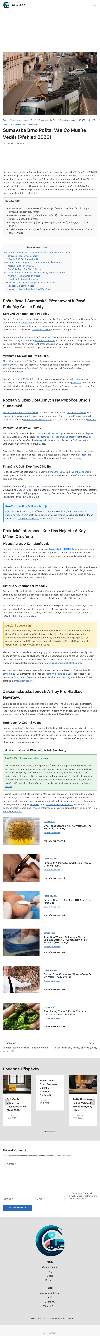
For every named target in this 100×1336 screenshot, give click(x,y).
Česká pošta (27, 322)
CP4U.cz (9, 144)
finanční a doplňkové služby (37, 419)
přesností (76, 382)
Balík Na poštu (80, 440)
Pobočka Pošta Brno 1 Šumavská (20, 412)
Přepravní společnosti (27, 125)
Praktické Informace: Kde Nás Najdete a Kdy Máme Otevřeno (34, 272)
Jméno (8, 1198)
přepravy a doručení (44, 340)
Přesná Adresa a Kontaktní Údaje (23, 276)
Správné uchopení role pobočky (23, 256)
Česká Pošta (9, 125)
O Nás (50, 1275)
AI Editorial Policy (50, 1333)
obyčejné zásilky (45, 437)
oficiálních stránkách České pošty (64, 663)
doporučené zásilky (65, 437)
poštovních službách (28, 518)
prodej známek (40, 486)
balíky (39, 440)
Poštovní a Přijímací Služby (59, 674)
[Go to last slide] (7, 1102)
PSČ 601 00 (27, 379)
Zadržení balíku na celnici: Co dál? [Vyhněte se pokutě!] (25, 1047)
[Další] (92, 1102)
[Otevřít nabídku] (94, 5)
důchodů (78, 475)
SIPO (29, 475)
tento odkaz (9, 674)
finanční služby (57, 472)
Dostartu (34, 804)
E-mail (40, 1198)
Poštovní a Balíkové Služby (20, 266)
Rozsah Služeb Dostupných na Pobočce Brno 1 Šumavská (32, 262)
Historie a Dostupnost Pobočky (22, 279)
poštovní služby (54, 433)
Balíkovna (34, 451)
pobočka (21, 337)
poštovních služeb (41, 329)
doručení (75, 379)
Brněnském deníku (23, 681)
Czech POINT (25, 490)
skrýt (44, 247)
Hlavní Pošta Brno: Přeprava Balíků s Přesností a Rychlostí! (48, 1088)
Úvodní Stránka (50, 1267)
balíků (6, 344)
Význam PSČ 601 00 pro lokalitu (23, 259)
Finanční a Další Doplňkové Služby (24, 269)
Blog (50, 1271)
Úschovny (50, 1301)
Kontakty (50, 1280)
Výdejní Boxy (50, 1306)
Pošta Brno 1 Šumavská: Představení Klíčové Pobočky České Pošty (37, 252)
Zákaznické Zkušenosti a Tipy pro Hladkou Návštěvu (30, 282)
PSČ (50, 1297)
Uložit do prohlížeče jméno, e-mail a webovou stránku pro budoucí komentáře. (83, 1196)
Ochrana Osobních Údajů (60, 1318)
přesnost (91, 419)
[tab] (45, 1131)
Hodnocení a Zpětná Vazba (20, 285)
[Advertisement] (50, 28)
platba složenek (81, 472)
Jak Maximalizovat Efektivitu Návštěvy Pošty (29, 289)
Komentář (10, 1164)
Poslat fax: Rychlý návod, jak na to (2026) (75, 1045)
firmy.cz (18, 677)
